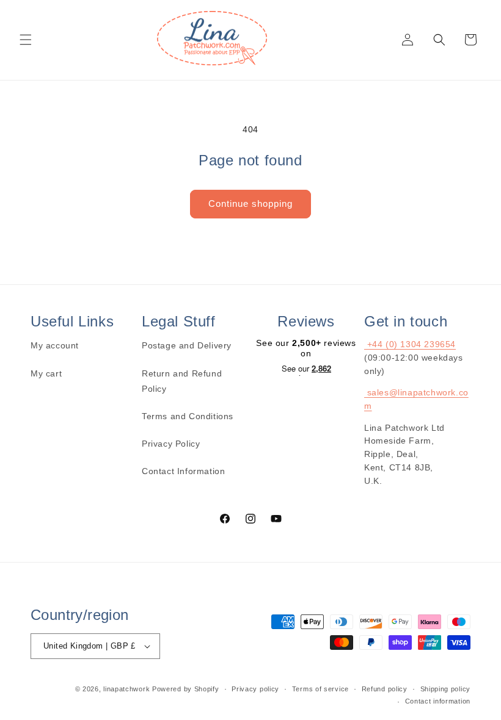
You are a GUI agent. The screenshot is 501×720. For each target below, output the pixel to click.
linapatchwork (126, 689)
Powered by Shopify (185, 689)
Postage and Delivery (187, 345)
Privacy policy (255, 689)
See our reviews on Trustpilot (306, 370)
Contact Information (183, 471)
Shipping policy (445, 689)
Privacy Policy (171, 443)
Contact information (437, 701)
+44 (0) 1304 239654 (410, 344)
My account (55, 345)
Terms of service (320, 689)
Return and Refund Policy (182, 381)
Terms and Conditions (187, 416)
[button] (25, 39)
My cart (46, 373)
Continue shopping (250, 203)
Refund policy (385, 689)
